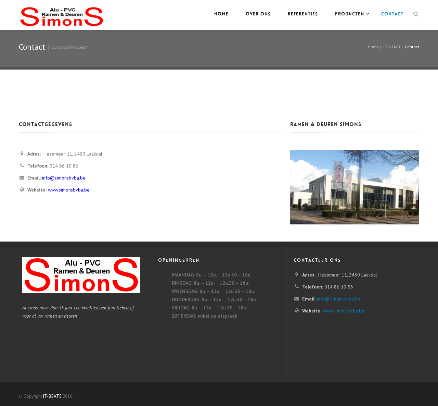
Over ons (258, 14)
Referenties (303, 14)
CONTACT (392, 14)
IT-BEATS (52, 396)
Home (221, 14)
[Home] (61, 15)
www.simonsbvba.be (69, 190)
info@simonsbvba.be (64, 178)
